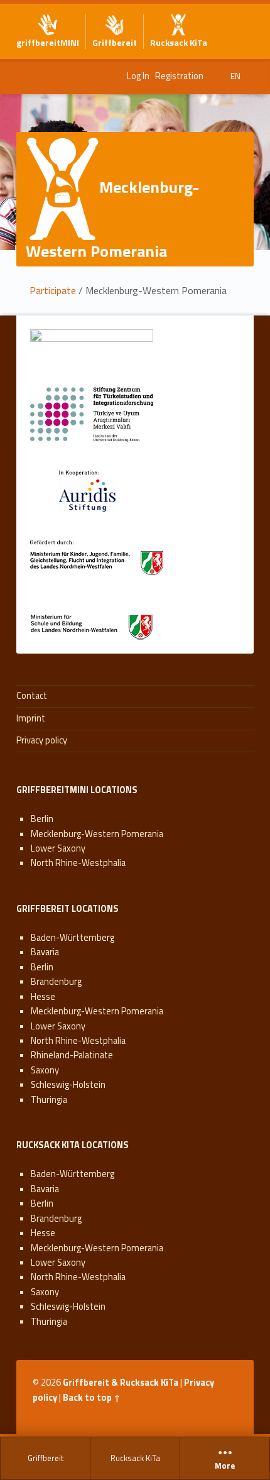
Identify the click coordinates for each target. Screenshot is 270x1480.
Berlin (42, 819)
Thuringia (49, 1100)
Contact (31, 696)
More (225, 1466)
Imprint (30, 718)
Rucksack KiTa (135, 1458)
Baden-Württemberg (72, 938)
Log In (138, 76)
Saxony (45, 1070)
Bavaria (45, 952)
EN (235, 76)
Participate (53, 290)
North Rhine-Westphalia (78, 863)
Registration (179, 76)
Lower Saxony (58, 848)
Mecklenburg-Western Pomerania (97, 834)
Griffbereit (45, 1458)
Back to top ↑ (92, 1398)
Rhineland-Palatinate (72, 1055)
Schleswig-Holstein (68, 1085)
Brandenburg (56, 982)
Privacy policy (41, 740)
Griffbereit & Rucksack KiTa (120, 1383)
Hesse (43, 997)
